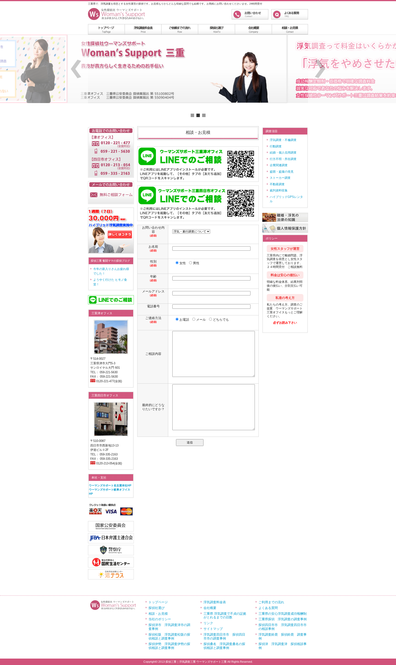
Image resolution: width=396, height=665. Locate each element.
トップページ (158, 602)
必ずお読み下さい (285, 322)
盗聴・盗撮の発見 (282, 171)
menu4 (253, 29)
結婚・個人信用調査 (283, 152)
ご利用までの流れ (271, 602)
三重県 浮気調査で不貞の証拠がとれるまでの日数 (225, 615)
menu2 (179, 29)
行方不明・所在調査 (283, 159)
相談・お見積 (158, 613)
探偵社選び (156, 608)
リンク (208, 623)
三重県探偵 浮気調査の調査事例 (282, 619)
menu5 (289, 29)
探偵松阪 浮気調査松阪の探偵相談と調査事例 (169, 636)
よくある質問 (268, 608)
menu (106, 29)
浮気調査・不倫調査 (283, 140)
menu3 (216, 29)
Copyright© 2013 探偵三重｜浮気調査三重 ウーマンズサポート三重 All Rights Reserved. (198, 661)
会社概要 (210, 608)
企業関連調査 (279, 165)
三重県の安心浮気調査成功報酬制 (282, 613)
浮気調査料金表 (143, 29)
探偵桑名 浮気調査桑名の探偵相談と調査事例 (224, 646)
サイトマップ (213, 629)
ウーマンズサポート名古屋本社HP (110, 485)
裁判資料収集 (279, 190)
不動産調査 (277, 184)
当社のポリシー (159, 619)
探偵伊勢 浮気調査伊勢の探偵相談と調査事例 (169, 646)
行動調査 (276, 146)
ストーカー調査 (280, 178)
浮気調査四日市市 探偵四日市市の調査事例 (224, 636)
